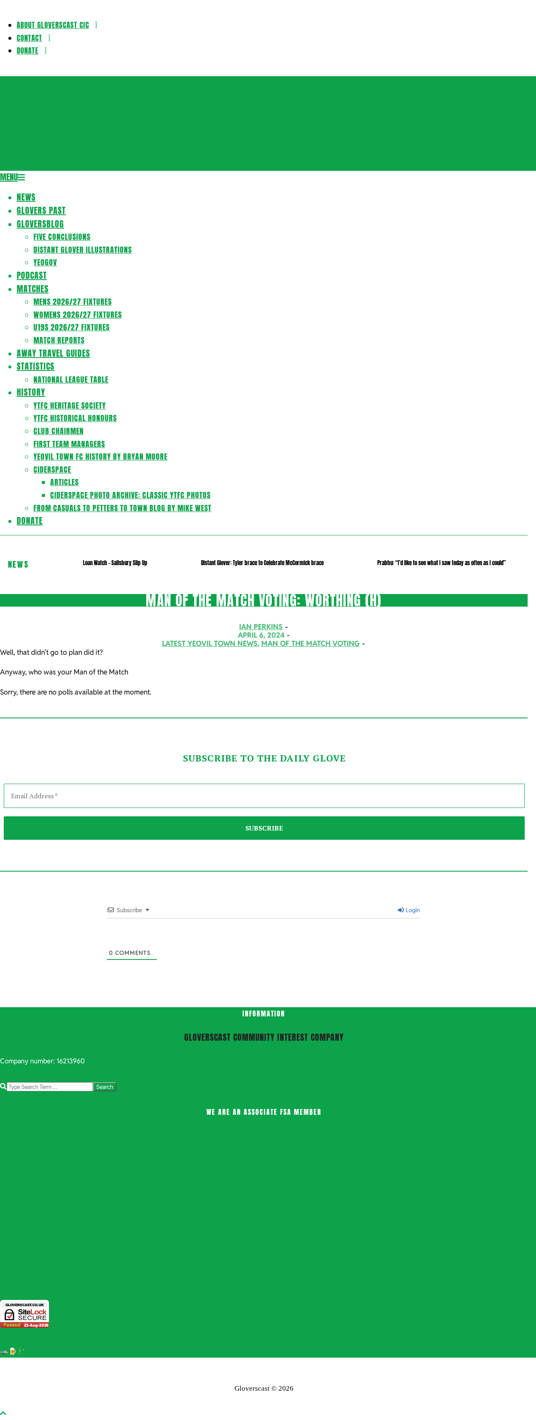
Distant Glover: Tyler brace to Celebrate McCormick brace (262, 563)
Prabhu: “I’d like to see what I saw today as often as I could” (441, 563)
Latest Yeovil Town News (210, 643)
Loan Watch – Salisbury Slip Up (115, 563)
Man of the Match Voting (310, 643)
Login (412, 910)
